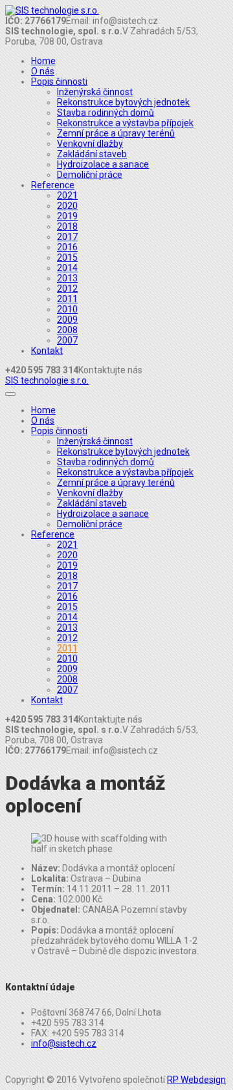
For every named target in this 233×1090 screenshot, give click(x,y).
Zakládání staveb (92, 154)
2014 (67, 268)
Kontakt (47, 350)
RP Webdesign (196, 1079)
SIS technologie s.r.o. (47, 380)
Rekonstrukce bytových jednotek (123, 102)
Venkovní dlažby (90, 143)
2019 (67, 216)
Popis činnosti (59, 81)
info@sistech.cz (63, 1043)
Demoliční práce (89, 174)
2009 (67, 319)
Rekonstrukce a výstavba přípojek (125, 123)
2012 (67, 288)
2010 (67, 309)
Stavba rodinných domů (105, 112)
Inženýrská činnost (95, 92)
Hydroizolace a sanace (103, 164)
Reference (52, 185)
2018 (67, 226)
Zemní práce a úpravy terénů (116, 133)
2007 (67, 340)
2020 (67, 206)
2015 (67, 257)
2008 (67, 330)
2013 (67, 278)
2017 (67, 237)
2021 (67, 195)
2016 (67, 247)
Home (43, 61)
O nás (42, 71)
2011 (67, 299)
